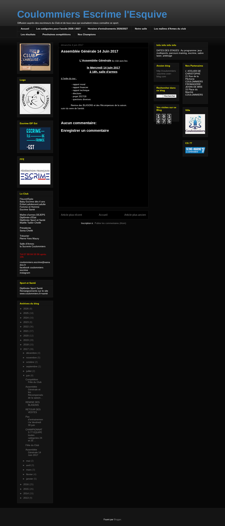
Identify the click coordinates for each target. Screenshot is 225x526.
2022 (26, 326)
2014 (26, 493)
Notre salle (141, 28)
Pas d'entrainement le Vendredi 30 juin (34, 420)
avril (28, 465)
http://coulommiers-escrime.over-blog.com (166, 73)
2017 (26, 349)
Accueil (25, 28)
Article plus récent (71, 214)
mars (29, 469)
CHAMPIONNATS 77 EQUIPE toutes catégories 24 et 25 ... (34, 435)
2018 (26, 344)
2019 (26, 340)
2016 (26, 484)
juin (28, 375)
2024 (26, 317)
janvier (30, 478)
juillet (29, 371)
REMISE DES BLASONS (33, 403)
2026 (26, 308)
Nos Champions (87, 34)
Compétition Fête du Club (34, 381)
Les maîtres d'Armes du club (170, 28)
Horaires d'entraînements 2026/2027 (108, 28)
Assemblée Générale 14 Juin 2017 (33, 452)
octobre (30, 362)
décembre (31, 353)
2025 (26, 313)
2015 (26, 489)
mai (28, 460)
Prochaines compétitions (56, 34)
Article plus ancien (135, 214)
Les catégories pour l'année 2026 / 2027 (58, 28)
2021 (26, 331)
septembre (32, 366)
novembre (31, 357)
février (29, 474)
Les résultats (28, 34)
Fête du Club (32, 445)
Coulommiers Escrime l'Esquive (92, 14)
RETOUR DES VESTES (33, 411)
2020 (26, 335)
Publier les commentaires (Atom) (110, 223)
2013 (26, 498)
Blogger (117, 519)
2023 (26, 322)
